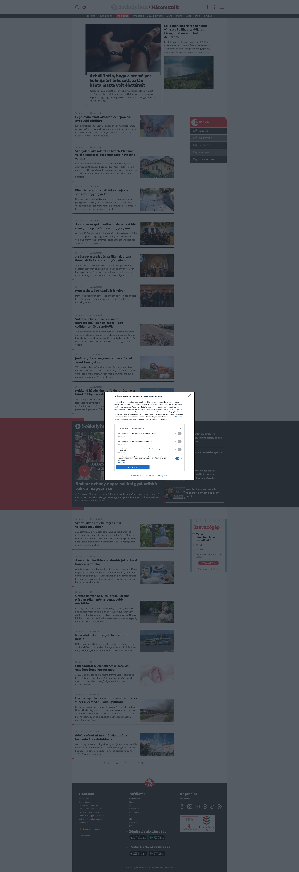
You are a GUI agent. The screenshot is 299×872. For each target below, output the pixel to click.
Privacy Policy (163, 476)
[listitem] (149, 428)
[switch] (178, 433)
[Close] (190, 396)
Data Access (149, 476)
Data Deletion (136, 476)
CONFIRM (132, 467)
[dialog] (149, 436)
